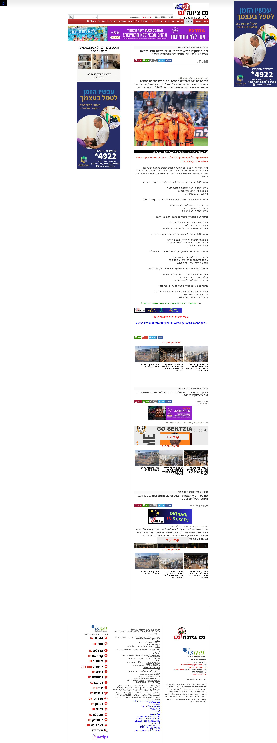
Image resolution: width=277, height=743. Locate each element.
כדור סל (149, 642)
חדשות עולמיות (152, 633)
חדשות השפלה (133, 632)
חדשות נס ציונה (198, 423)
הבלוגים (157, 687)
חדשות (198, 21)
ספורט (189, 21)
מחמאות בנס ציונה (153, 666)
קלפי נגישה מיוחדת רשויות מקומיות (147, 722)
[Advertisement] (170, 71)
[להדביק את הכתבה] (144, 338)
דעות (130, 21)
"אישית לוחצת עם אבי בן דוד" (149, 662)
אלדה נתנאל (179, 670)
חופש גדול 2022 (132, 689)
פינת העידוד (155, 684)
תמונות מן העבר (128, 655)
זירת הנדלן (148, 687)
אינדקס (157, 669)
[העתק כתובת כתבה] (153, 61)
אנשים (159, 21)
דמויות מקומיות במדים (123, 650)
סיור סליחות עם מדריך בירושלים (148, 717)
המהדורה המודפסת (153, 686)
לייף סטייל (148, 21)
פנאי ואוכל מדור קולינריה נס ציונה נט (144, 671)
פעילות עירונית (141, 637)
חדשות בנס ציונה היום (173, 423)
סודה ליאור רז (155, 715)
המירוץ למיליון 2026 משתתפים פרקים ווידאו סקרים (141, 698)
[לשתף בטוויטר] (161, 61)
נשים (129, 686)
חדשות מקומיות (147, 632)
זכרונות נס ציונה (142, 655)
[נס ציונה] (191, 18)
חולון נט (157, 711)
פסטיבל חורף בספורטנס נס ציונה (148, 720)
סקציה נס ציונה (198, 78)
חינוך (158, 637)
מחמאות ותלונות (153, 664)
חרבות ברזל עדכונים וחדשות (148, 682)
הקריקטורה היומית (141, 696)
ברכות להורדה (146, 689)
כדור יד (140, 642)
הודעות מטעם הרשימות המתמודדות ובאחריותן (143, 680)
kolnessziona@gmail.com (191, 665)
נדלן (138, 21)
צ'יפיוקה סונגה (187, 423)
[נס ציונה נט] (190, 642)
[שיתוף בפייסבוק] (168, 61)
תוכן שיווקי (156, 659)
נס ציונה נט (202, 47)
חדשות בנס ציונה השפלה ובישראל (145, 630)
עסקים (147, 659)
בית (206, 21)
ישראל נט (156, 705)
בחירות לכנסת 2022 (152, 692)
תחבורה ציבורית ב (125, 696)
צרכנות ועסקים (154, 657)
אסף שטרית (156, 724)
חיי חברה (169, 21)
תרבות (122, 21)
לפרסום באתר (135, 17)
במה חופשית (131, 662)
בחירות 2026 (93, 21)
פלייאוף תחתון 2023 (185, 78)
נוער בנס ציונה (109, 21)
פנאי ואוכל (156, 673)
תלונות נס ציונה (138, 666)
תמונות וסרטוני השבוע (145, 646)
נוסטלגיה (156, 653)
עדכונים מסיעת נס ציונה (151, 694)
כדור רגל (182, 47)
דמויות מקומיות (154, 650)
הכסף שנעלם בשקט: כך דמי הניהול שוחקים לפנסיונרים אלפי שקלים (171, 323)
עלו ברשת (130, 646)
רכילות (158, 646)
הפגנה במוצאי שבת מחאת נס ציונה (147, 730)
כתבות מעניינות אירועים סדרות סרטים (129, 692)
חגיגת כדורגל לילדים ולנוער (178, 526)
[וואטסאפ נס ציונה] (158, 310)
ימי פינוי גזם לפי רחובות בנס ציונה (148, 718)
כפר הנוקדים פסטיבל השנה (150, 725)
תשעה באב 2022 (125, 691)
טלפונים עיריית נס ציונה (150, 675)
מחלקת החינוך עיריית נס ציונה (149, 677)
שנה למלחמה (155, 696)
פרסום (157, 713)
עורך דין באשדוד (154, 708)
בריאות (151, 637)
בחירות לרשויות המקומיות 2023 (147, 678)
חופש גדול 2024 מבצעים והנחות (128, 694)
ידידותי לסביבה (153, 644)
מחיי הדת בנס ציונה (143, 639)
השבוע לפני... (155, 655)
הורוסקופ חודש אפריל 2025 (150, 727)
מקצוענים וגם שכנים (135, 659)
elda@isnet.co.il (199, 675)
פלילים (158, 632)
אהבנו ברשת (138, 686)
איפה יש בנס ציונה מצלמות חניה (171, 317)
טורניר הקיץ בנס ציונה (196, 526)
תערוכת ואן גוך (155, 729)
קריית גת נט (156, 710)
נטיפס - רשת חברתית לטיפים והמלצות (146, 701)
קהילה (179, 21)
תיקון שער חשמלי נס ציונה (150, 706)
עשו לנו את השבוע (140, 650)
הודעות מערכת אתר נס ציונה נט (146, 691)
